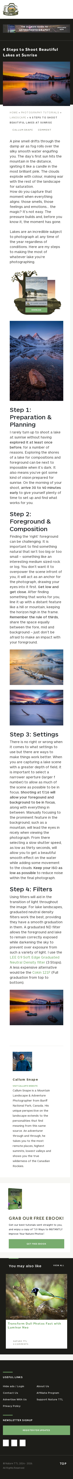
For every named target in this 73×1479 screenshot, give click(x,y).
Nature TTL (20, 1341)
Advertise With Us (15, 1399)
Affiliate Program (48, 1392)
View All (58, 1265)
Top (64, 1463)
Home (14, 112)
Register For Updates (36, 1430)
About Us (43, 1386)
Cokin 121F (41, 972)
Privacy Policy (11, 1406)
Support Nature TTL (50, 1399)
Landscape (18, 117)
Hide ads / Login (13, 1386)
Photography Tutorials (40, 112)
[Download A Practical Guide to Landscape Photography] (36, 292)
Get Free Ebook (36, 1244)
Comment (44, 129)
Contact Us (10, 1392)
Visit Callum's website (25, 1086)
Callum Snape (22, 129)
